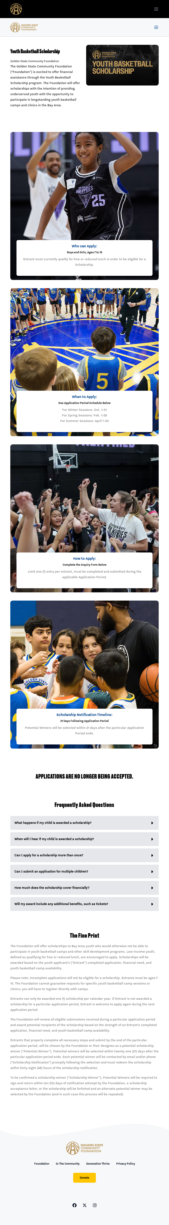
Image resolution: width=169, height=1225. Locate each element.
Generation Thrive (98, 1163)
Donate (84, 1177)
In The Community (68, 1163)
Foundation (41, 1163)
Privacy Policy (125, 1163)
